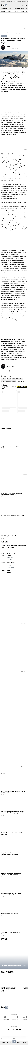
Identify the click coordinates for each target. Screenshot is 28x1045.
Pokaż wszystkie (21, 381)
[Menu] (26, 5)
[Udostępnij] (26, 1038)
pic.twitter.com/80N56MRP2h (9, 198)
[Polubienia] (2, 1038)
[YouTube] (17, 1029)
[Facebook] (8, 1029)
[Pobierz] (19, 48)
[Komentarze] (14, 1038)
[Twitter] (11, 1029)
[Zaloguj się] (23, 5)
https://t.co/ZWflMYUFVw (8, 196)
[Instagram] (20, 1029)
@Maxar (5, 184)
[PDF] (9, 371)
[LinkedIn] (14, 1029)
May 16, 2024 (22, 202)
